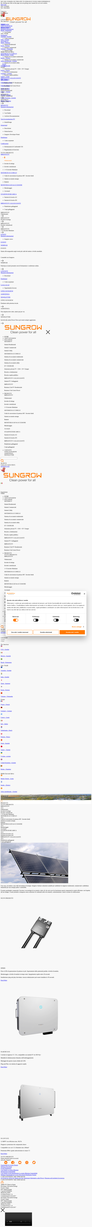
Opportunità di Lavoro (7, 1165)
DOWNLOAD (5, 466)
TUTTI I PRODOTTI (7, 153)
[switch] (35, 620)
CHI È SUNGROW (6, 26)
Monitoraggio (4, 827)
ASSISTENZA (5, 294)
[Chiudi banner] (84, 593)
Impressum (27, 1178)
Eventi (3, 1168)
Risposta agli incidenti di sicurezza (54, 1178)
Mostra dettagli (76, 627)
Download (9, 1167)
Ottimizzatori (4, 809)
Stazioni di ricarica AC (7, 833)
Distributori (4, 35)
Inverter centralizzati (6, 812)
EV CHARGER (5, 66)
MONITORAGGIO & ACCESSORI (11, 185)
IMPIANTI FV (5, 79)
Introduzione (4, 1171)
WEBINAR (4, 245)
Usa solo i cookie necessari (19, 632)
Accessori (3, 829)
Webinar (3, 1167)
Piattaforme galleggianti (7, 840)
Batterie (3, 822)
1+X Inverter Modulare (7, 814)
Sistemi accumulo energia (8, 821)
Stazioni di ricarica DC (7, 835)
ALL (2, 808)
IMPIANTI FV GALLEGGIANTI (11, 78)
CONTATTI (4, 271)
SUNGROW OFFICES (7, 1178)
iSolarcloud (4, 125)
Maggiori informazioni (7, 29)
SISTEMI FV (5, 41)
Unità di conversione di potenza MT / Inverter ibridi (15, 819)
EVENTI (3, 234)
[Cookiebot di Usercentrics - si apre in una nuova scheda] (72, 593)
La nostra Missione (13, 1170)
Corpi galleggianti (6, 842)
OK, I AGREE (5, 6)
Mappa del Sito (19, 1178)
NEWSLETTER (5, 297)
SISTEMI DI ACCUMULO (9, 53)
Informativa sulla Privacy (37, 1178)
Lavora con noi (5, 285)
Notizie (16, 1165)
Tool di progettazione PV (8, 119)
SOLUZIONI (5, 27)
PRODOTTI (4, 105)
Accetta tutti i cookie (72, 632)
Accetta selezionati (46, 632)
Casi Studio (4, 1170)
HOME (3, 24)
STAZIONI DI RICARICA (9, 194)
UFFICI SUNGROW (7, 291)
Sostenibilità (11, 1171)
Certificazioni (4, 143)
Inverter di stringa (6, 811)
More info (3, 4)
